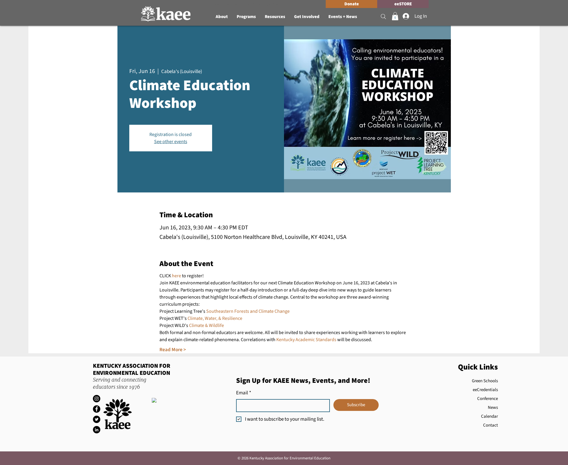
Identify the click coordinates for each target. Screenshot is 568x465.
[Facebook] (96, 409)
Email (243, 393)
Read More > (172, 350)
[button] (221, 17)
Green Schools (485, 381)
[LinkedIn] (96, 429)
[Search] (383, 16)
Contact (490, 425)
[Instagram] (96, 398)
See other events (170, 141)
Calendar (489, 416)
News (493, 407)
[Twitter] (96, 419)
